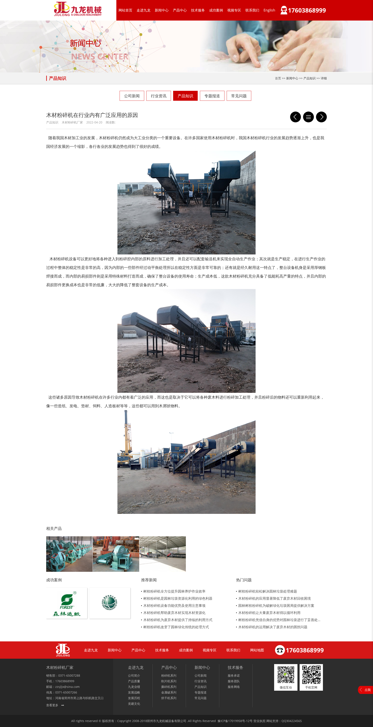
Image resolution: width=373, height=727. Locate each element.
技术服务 (198, 10)
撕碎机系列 (168, 687)
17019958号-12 (239, 721)
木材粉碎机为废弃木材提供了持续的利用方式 (177, 619)
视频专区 (234, 10)
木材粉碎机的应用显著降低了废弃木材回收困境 (274, 598)
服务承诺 (234, 675)
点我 (368, 690)
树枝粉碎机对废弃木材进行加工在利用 (295, 117)
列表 (308, 117)
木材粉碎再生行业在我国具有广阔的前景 (321, 117)
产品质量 (134, 681)
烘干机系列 (168, 698)
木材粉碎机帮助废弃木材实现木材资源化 (174, 612)
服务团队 (234, 681)
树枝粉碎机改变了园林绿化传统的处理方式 (176, 627)
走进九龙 (143, 10)
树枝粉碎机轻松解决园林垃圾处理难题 (267, 591)
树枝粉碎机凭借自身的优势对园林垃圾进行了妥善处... (279, 619)
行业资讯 (158, 95)
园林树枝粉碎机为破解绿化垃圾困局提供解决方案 (276, 605)
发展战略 (134, 692)
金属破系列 (168, 692)
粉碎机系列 (168, 675)
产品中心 (180, 10)
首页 (278, 78)
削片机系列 (168, 681)
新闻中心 (162, 10)
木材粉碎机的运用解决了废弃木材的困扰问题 (272, 627)
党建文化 (134, 703)
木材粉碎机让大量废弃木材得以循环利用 (269, 612)
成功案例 (216, 10)
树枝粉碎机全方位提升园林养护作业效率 (174, 591)
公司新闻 (132, 95)
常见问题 (239, 95)
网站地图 (257, 650)
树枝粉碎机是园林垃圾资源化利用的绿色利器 (177, 598)
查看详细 (67, 610)
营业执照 (259, 721)
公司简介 (134, 675)
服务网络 (234, 687)
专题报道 (212, 95)
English (269, 10)
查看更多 (52, 705)
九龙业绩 (134, 687)
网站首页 (125, 10)
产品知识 (185, 95)
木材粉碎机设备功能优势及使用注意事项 (174, 605)
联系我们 (252, 10)
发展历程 (134, 698)
